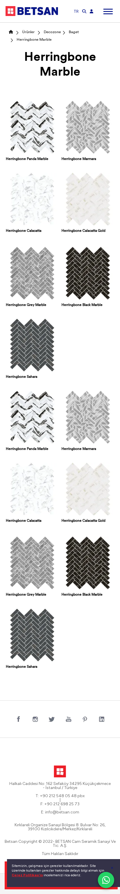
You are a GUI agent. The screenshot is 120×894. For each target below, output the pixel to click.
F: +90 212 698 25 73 (60, 804)
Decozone (52, 32)
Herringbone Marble (34, 40)
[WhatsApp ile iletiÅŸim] (106, 880)
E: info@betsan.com (60, 812)
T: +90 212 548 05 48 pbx (60, 796)
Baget (74, 32)
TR (76, 11)
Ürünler (28, 32)
